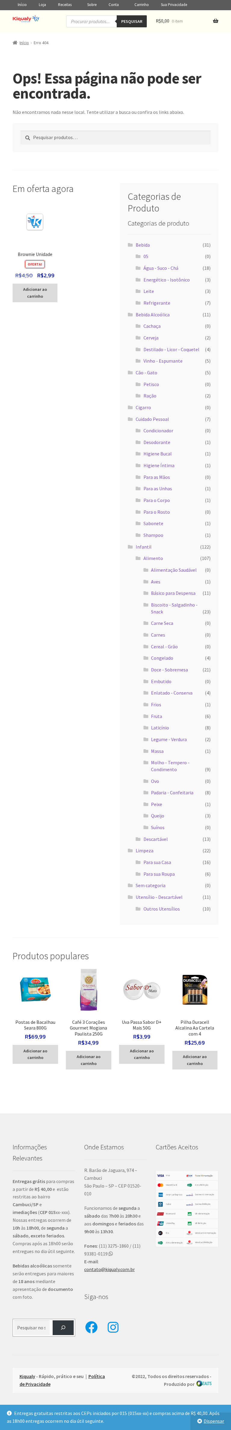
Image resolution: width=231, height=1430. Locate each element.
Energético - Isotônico (166, 280)
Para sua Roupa (159, 874)
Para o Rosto (156, 512)
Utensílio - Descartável (159, 897)
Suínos (158, 827)
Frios (156, 704)
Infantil (144, 547)
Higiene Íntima (158, 465)
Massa (157, 751)
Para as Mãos (156, 477)
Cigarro (143, 407)
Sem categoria (150, 885)
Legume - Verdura (169, 739)
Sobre (92, 4)
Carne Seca (162, 623)
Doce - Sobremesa (169, 670)
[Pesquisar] (63, 1327)
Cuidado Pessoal (152, 419)
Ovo (155, 781)
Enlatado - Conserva (171, 693)
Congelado (162, 658)
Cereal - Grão (164, 647)
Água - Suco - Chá (160, 268)
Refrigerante (156, 303)
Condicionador (158, 430)
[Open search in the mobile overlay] (106, 21)
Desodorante (156, 442)
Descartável (155, 839)
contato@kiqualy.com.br (109, 1269)
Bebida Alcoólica (153, 315)
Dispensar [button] (214, 1421)
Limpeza (144, 850)
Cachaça (152, 326)
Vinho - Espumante (163, 361)
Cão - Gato (146, 373)
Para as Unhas (157, 488)
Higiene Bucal (157, 454)
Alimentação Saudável (174, 570)
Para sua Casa (157, 862)
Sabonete (153, 523)
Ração (149, 396)
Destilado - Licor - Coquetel (171, 349)
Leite (148, 291)
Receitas (65, 4)
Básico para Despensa (173, 593)
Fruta (156, 716)
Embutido (161, 681)
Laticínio (160, 728)
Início (22, 4)
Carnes (158, 635)
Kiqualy (27, 1376)
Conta (114, 4)
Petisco (151, 384)
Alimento (153, 558)
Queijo (157, 816)
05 (145, 256)
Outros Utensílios (161, 909)
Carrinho (141, 4)
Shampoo (153, 535)
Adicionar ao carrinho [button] (35, 293)
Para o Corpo (156, 500)
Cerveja (151, 338)
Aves (155, 582)
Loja (42, 4)
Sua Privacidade (174, 4)
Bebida (143, 245)
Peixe (156, 804)
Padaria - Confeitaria (172, 793)
